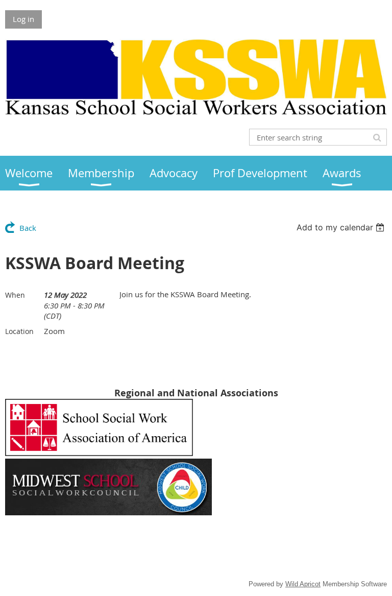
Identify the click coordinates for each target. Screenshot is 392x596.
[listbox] (342, 227)
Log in (23, 19)
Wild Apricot (303, 584)
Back (27, 228)
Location (19, 331)
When (15, 295)
